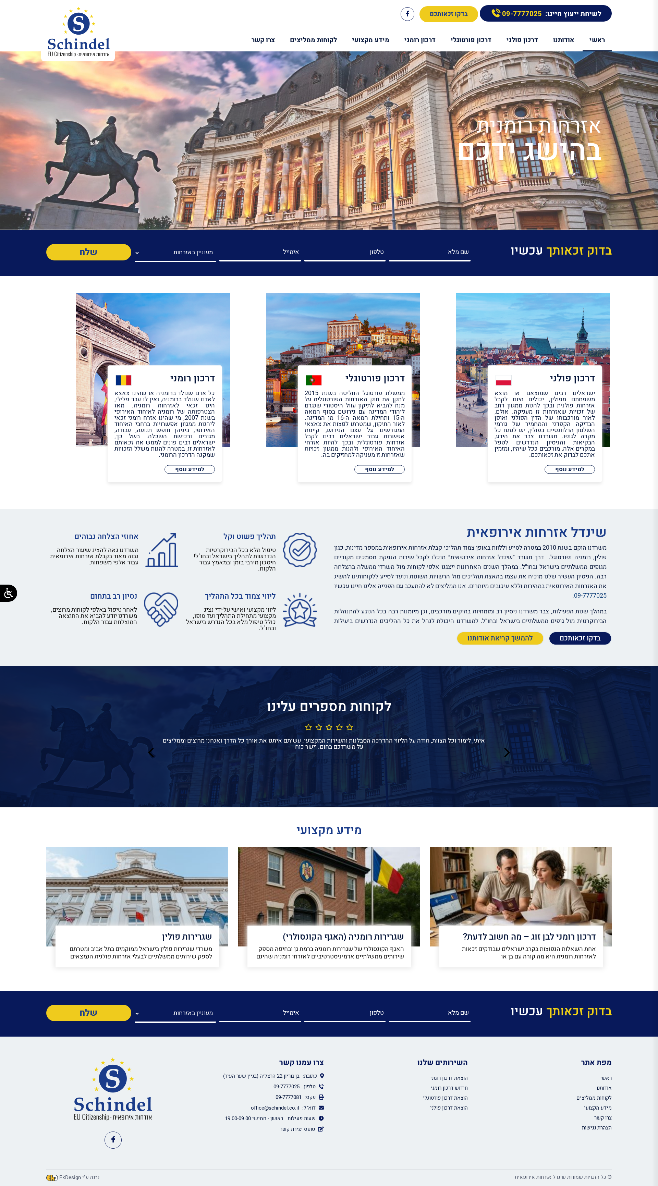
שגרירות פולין (187, 937)
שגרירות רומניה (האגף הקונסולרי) (343, 937)
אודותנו (563, 40)
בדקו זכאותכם (449, 14)
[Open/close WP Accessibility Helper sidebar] (8, 593)
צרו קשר (263, 40)
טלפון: (308, 1086)
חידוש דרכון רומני (449, 1088)
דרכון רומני (420, 40)
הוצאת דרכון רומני (449, 1078)
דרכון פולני (522, 40)
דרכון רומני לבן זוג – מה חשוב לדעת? (529, 937)
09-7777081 (289, 1097)
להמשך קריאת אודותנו (500, 638)
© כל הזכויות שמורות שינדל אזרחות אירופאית (563, 1177)
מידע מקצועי (370, 40)
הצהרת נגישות (597, 1128)
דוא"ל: (309, 1108)
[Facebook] (407, 14)
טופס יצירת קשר (297, 1129)
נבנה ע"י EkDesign (79, 1178)
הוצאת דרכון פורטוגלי (445, 1098)
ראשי (597, 40)
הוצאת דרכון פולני (449, 1108)
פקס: (309, 1097)
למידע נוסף (569, 469)
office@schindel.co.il (275, 1108)
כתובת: (309, 1076)
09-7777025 (521, 14)
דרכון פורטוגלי (471, 40)
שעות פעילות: (301, 1118)
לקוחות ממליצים (313, 40)
